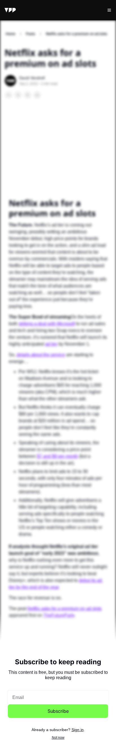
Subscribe (58, 711)
